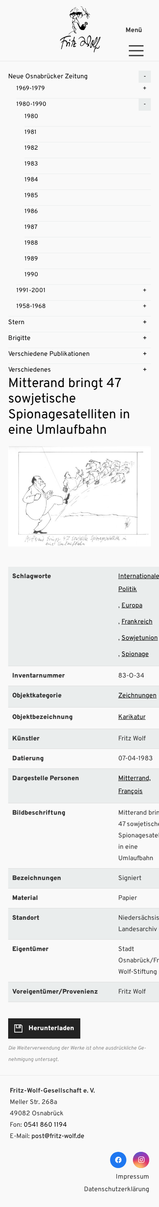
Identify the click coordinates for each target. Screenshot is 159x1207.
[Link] (79, 30)
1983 (31, 164)
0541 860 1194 (45, 1125)
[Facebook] (118, 1160)
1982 (31, 148)
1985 (31, 196)
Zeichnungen (137, 696)
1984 (31, 180)
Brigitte (19, 338)
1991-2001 (31, 291)
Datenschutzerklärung (116, 1189)
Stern (16, 322)
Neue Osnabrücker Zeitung (48, 77)
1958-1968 (31, 306)
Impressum (132, 1177)
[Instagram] (141, 1160)
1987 (31, 227)
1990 (31, 275)
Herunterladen (51, 1028)
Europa (131, 606)
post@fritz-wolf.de (57, 1136)
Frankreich (136, 622)
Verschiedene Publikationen (49, 354)
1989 (31, 259)
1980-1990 (31, 104)
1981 (30, 132)
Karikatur (132, 717)
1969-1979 (30, 89)
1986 (31, 211)
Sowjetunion (139, 638)
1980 (31, 116)
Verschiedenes (29, 370)
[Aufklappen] (145, 77)
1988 (31, 243)
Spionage (135, 654)
